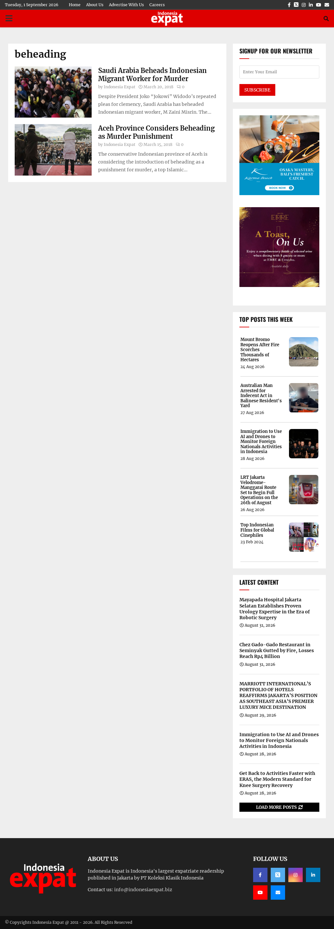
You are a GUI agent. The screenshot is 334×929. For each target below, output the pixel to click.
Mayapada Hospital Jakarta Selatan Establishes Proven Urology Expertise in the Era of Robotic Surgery (274, 609)
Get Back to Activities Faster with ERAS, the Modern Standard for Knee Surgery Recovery (277, 779)
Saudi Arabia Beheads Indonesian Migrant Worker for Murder (152, 74)
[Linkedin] (313, 875)
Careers (157, 4)
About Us (94, 4)
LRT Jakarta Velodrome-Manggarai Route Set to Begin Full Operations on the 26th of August (259, 490)
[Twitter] (278, 875)
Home (75, 4)
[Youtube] (260, 892)
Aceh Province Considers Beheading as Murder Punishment (156, 132)
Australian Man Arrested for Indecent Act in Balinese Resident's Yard (261, 395)
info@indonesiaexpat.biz (143, 890)
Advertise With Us (126, 4)
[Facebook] (260, 875)
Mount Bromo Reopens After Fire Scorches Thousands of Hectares (259, 350)
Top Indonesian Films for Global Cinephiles (257, 530)
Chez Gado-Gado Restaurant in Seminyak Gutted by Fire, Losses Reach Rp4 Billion (276, 650)
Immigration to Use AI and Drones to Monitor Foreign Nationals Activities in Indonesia (261, 441)
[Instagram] (295, 875)
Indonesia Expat (119, 86)
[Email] (278, 892)
